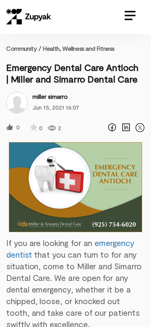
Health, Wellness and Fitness (79, 48)
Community (23, 48)
